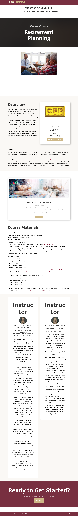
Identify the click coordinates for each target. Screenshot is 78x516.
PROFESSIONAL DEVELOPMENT (46, 15)
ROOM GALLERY (23, 15)
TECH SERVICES (33, 15)
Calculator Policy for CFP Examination (40, 291)
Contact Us (39, 500)
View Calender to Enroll (55, 139)
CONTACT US (61, 15)
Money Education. (49, 244)
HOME (15, 15)
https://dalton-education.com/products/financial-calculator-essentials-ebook (42, 270)
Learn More (39, 217)
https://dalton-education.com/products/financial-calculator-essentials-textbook (44, 272)
